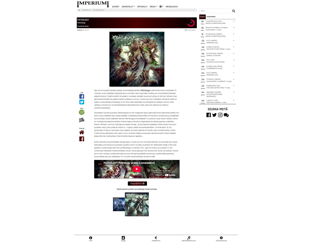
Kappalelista (136, 183)
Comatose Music (83, 26)
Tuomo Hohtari (191, 30)
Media (153, 6)
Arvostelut (127, 6)
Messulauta (172, 6)
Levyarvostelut (98, 10)
